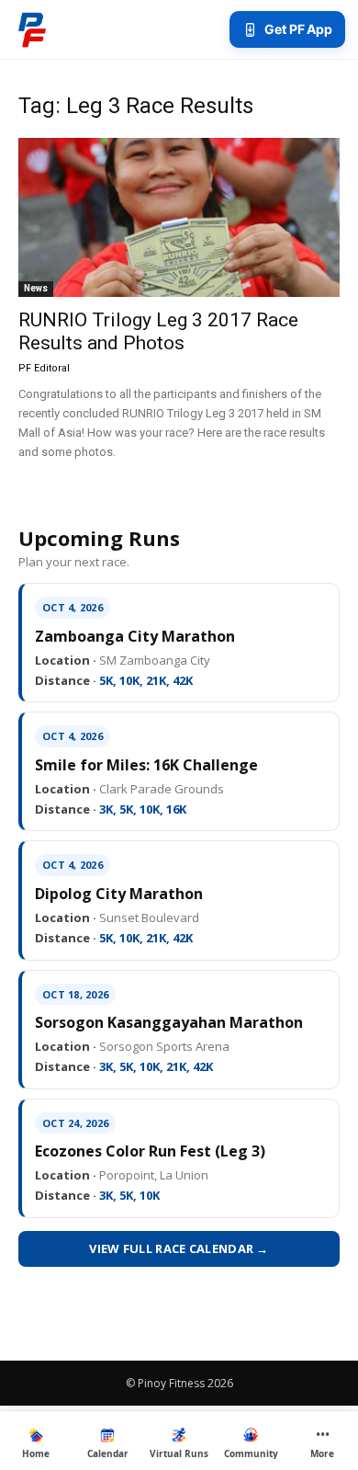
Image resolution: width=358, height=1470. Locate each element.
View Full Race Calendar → (179, 1248)
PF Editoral (44, 368)
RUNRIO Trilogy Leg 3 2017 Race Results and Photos (158, 331)
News (36, 288)
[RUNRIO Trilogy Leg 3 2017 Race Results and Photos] (179, 217)
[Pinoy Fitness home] (32, 29)
